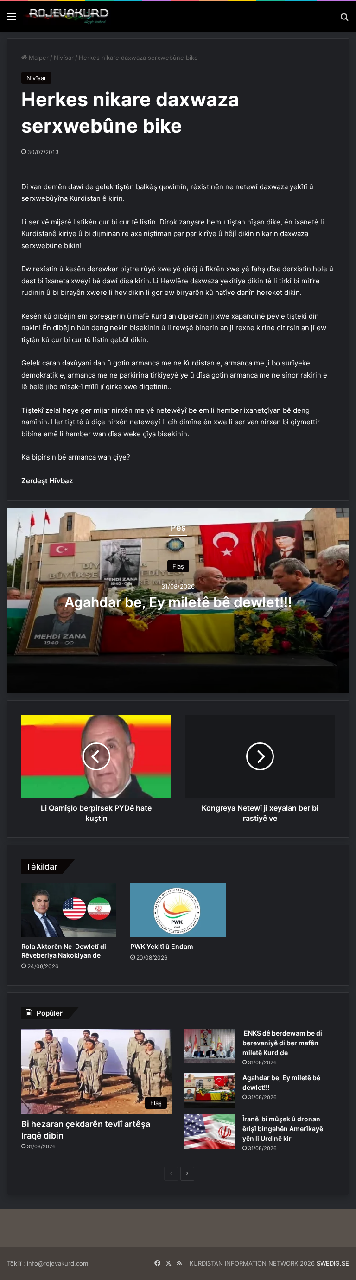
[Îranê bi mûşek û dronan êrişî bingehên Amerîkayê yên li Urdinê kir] (209, 1131)
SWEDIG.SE (333, 1263)
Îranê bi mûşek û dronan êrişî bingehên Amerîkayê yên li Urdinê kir (282, 1128)
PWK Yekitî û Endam (161, 946)
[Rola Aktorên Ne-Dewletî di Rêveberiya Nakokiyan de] (68, 910)
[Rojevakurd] (67, 16)
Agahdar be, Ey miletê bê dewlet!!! (178, 602)
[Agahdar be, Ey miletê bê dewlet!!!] (209, 1090)
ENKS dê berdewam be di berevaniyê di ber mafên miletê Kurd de (282, 1042)
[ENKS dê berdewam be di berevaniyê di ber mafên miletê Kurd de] (209, 1046)
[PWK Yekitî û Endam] (177, 910)
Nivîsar (64, 57)
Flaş (178, 566)
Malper (38, 57)
